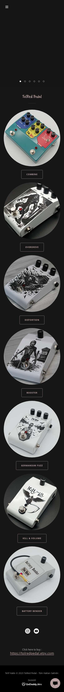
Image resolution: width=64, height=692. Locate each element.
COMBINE (32, 174)
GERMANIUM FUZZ (32, 465)
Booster (32, 392)
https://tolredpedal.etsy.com (32, 653)
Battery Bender (32, 611)
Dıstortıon (32, 320)
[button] (10, 7)
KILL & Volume (32, 538)
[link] (27, 631)
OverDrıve (32, 247)
